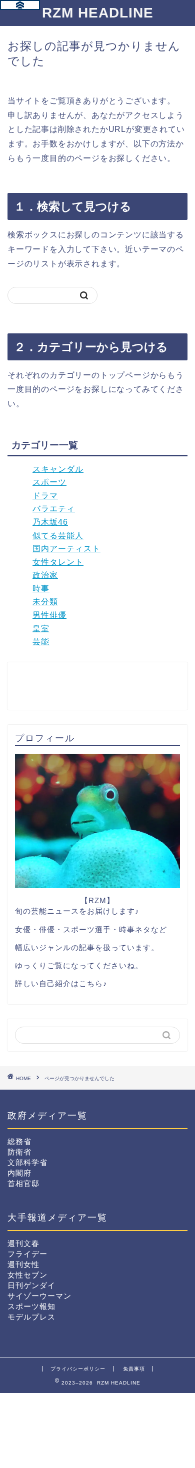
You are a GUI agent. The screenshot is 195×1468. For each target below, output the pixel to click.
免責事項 (134, 1369)
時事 (41, 588)
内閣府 (20, 1173)
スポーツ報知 (32, 1306)
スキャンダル (58, 469)
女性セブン (28, 1275)
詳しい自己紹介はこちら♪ (61, 983)
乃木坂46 (50, 522)
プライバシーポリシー (78, 1369)
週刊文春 (24, 1243)
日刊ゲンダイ (32, 1285)
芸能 (41, 641)
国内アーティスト (66, 548)
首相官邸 (24, 1183)
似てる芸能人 (58, 535)
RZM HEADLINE (98, 12)
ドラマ (45, 495)
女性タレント (58, 562)
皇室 (41, 628)
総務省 (20, 1141)
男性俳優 (49, 615)
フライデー (28, 1254)
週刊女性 (24, 1264)
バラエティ (53, 508)
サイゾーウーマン (40, 1296)
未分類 (45, 601)
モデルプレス (32, 1317)
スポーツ (49, 482)
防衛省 (20, 1152)
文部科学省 (28, 1162)
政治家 (45, 575)
